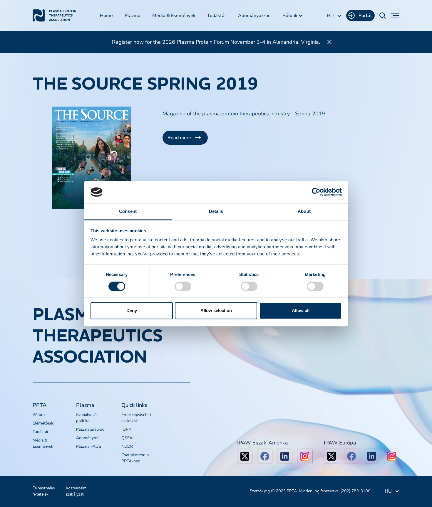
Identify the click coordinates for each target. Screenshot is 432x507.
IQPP (126, 429)
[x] (244, 456)
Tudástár (216, 15)
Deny (131, 310)
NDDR (127, 446)
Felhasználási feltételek (44, 491)
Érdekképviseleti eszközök (136, 418)
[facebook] (264, 456)
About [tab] (304, 211)
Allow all (300, 310)
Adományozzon (254, 15)
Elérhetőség (43, 423)
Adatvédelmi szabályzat (76, 491)
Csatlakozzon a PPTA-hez (135, 458)
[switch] (183, 286)
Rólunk (39, 414)
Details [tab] (216, 211)
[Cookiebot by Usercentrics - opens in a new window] (316, 192)
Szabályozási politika (87, 418)
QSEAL (128, 438)
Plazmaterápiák (90, 429)
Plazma (132, 15)
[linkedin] (284, 456)
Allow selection (216, 310)
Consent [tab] (128, 211)
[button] (292, 15)
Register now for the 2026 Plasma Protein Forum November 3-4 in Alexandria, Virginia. (216, 42)
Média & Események (173, 15)
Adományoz (87, 438)
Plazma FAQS (88, 446)
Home (106, 15)
